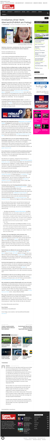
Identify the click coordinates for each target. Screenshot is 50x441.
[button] (47, 13)
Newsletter (44, 439)
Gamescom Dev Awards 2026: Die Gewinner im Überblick (37, 131)
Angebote (4, 14)
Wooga (16, 90)
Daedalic (5, 239)
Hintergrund (25, 178)
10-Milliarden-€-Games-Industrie (20, 192)
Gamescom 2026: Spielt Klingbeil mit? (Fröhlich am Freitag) (16, 345)
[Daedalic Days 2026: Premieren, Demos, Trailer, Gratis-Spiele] (6, 351)
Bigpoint (3, 92)
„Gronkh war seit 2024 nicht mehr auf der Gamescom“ (37, 120)
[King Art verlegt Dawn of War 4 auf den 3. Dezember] (27, 351)
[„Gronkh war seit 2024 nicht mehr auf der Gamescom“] (37, 115)
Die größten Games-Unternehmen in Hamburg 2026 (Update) (16, 358)
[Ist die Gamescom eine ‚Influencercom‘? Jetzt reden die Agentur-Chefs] (45, 115)
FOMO (10, 102)
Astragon (16, 239)
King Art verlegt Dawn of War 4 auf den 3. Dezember (27, 357)
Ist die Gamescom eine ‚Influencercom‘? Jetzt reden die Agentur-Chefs (45, 120)
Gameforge (26, 90)
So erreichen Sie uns (28, 439)
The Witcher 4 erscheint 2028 (45, 130)
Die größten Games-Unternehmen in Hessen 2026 (27, 345)
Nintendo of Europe (6, 199)
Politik (3, 11)
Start (2, 17)
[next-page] (31, 335)
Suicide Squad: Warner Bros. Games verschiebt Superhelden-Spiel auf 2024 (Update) (25, 328)
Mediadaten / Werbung (37, 439)
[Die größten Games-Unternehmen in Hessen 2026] (27, 340)
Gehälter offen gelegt (6, 174)
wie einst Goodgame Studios (21, 186)
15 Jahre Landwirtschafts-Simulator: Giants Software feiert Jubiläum (8, 328)
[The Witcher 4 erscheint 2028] (45, 126)
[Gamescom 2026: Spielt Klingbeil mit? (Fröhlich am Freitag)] (17, 340)
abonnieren (4, 313)
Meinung (23, 11)
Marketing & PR (17, 11)
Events (28, 11)
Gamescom (34, 11)
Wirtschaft (9, 11)
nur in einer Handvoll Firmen (20, 197)
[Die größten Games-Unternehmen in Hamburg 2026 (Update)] (17, 351)
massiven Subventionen (20, 211)
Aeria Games (20, 90)
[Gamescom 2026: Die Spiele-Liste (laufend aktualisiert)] (6, 340)
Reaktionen (4, 180)
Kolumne (9, 180)
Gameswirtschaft (6, 24)
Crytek (22, 92)
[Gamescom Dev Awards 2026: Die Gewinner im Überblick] (37, 126)
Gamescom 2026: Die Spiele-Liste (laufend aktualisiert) (6, 345)
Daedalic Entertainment (15, 92)
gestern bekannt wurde (6, 147)
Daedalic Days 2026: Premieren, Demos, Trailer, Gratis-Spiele (6, 357)
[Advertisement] (33, 7)
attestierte (23, 267)
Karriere (40, 11)
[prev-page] (30, 335)
